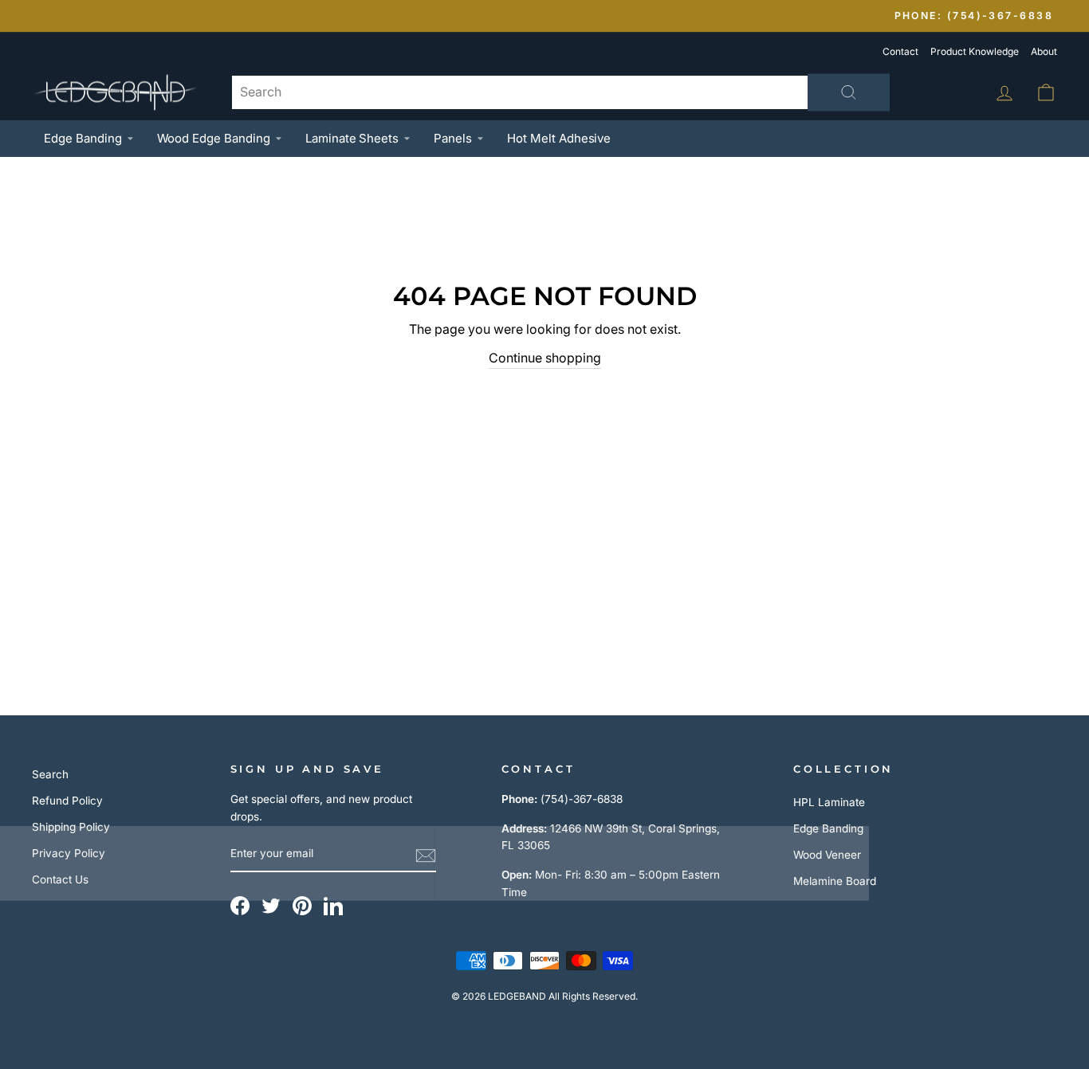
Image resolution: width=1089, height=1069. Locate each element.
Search (50, 774)
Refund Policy (67, 800)
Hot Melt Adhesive (559, 138)
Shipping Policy (71, 826)
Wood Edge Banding (213, 138)
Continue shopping (545, 358)
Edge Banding (83, 138)
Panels (453, 138)
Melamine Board (834, 881)
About (1044, 51)
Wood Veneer (827, 854)
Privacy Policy (68, 853)
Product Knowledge (974, 51)
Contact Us (60, 879)
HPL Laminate (829, 802)
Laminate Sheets (352, 138)
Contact (900, 51)
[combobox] (560, 92)
